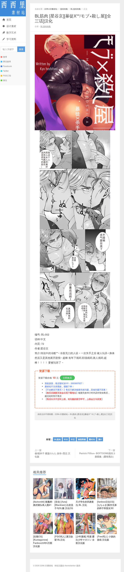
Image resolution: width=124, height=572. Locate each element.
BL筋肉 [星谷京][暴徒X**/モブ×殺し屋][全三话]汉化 (73, 18)
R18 (66, 439)
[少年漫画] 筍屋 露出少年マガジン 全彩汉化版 (85, 539)
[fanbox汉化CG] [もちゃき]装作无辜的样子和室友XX (107, 505)
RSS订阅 (7, 75)
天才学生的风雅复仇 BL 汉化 (85, 503)
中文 (73, 439)
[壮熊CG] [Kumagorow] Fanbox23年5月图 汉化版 (42, 541)
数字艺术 (11, 32)
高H (100, 439)
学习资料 (11, 39)
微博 (5, 56)
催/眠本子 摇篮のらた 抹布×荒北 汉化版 (52, 455)
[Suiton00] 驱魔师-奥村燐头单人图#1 (43, 503)
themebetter (70, 565)
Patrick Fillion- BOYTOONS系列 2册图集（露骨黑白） (97, 455)
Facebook (7, 66)
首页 (8, 19)
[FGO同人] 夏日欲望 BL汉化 (63, 538)
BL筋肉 (57, 439)
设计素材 (11, 26)
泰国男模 (82, 439)
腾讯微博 (7, 61)
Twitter (6, 70)
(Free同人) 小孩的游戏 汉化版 (106, 538)
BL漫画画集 (76, 8)
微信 (5, 80)
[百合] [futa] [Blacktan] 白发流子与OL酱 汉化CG (63, 505)
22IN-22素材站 (13, 8)
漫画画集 (64, 8)
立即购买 (67, 377)
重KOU (92, 439)
